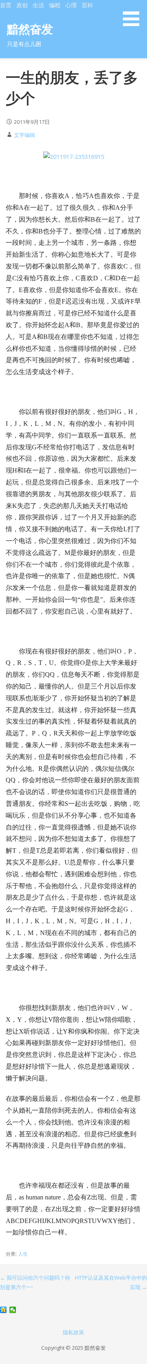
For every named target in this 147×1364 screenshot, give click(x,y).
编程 (54, 5)
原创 (22, 5)
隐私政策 (73, 1332)
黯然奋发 (30, 29)
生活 (38, 5)
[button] (134, 14)
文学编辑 (24, 135)
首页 (5, 5)
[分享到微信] (12, 1310)
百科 (87, 5)
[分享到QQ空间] (3, 1310)
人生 (23, 1253)
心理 (71, 5)
